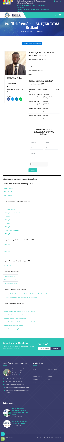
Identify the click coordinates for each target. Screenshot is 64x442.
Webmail (39, 437)
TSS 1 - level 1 (8, 192)
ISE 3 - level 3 (7, 223)
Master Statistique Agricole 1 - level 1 (14, 315)
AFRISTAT (36, 373)
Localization (50, 437)
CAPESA (35, 379)
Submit (33, 170)
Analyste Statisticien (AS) (12, 271)
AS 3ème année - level (10, 276)
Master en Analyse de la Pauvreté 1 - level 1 (15, 308)
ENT (56, 1)
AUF (34, 383)
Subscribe (55, 348)
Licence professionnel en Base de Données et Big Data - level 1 (21, 297)
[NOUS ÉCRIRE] (3, 434)
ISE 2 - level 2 (7, 216)
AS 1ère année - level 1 (10, 279)
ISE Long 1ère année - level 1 (12, 213)
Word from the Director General (15, 363)
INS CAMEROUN (52, 369)
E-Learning (57, 437)
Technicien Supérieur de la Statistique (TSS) (18, 184)
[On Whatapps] (20, 99)
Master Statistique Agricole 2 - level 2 (14, 325)
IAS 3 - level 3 (7, 251)
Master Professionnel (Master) (14, 303)
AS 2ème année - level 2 (10, 283)
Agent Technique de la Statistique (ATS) (17, 261)
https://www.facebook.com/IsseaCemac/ (17, 387)
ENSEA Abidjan (52, 373)
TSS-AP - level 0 (8, 188)
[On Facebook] (8, 99)
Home (23, 31)
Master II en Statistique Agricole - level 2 (14, 329)
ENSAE (50, 376)
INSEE (50, 379)
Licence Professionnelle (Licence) (15, 289)
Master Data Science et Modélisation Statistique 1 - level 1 (19, 311)
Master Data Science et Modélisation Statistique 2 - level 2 (19, 322)
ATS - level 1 (7, 265)
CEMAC (35, 369)
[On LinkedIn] (16, 99)
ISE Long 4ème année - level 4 (12, 230)
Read (20, 375)
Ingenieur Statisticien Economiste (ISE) (17, 201)
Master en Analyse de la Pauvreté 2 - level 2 (15, 318)
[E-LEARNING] (3, 439)
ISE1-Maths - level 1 (9, 209)
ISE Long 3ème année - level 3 (12, 227)
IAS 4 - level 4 (7, 255)
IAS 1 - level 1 (7, 244)
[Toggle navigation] (60, 15)
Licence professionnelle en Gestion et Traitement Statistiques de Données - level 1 (26, 294)
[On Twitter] (12, 99)
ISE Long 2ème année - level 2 (12, 220)
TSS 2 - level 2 (8, 195)
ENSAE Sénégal (37, 376)
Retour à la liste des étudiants (32, 43)
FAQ (44, 437)
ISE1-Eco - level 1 (9, 206)
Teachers (29, 31)
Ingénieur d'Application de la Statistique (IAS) (19, 240)
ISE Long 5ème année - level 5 (12, 234)
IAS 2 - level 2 (7, 248)
